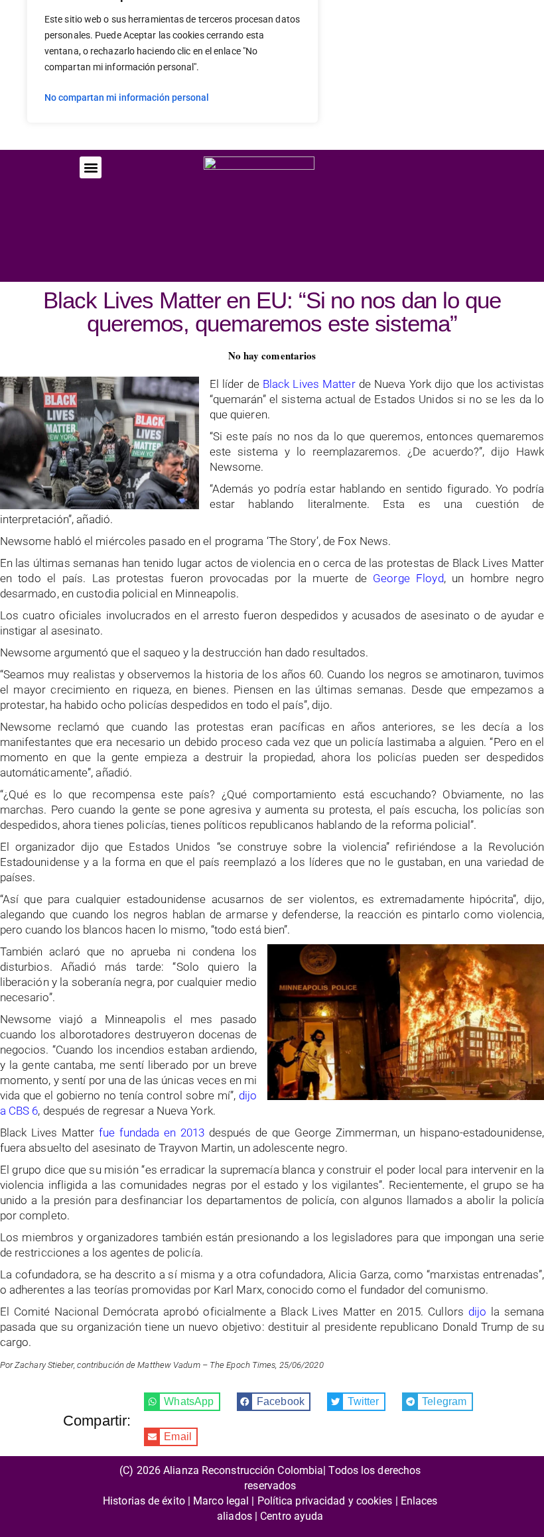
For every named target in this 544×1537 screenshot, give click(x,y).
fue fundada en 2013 (151, 1132)
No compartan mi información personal (126, 97)
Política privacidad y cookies (325, 1501)
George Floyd (408, 578)
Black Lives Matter (309, 384)
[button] (91, 167)
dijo (477, 1311)
